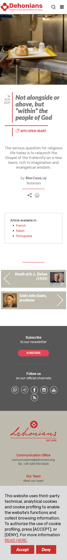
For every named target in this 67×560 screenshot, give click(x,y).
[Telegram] (25, 390)
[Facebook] (34, 390)
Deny (46, 549)
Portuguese (24, 236)
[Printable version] (37, 195)
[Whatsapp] (15, 390)
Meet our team (33, 481)
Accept (22, 549)
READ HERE (16, 540)
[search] (53, 7)
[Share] (30, 195)
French (21, 225)
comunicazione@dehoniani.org (33, 460)
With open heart (33, 131)
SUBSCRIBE (33, 353)
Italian (20, 231)
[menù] (61, 7)
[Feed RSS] (34, 398)
